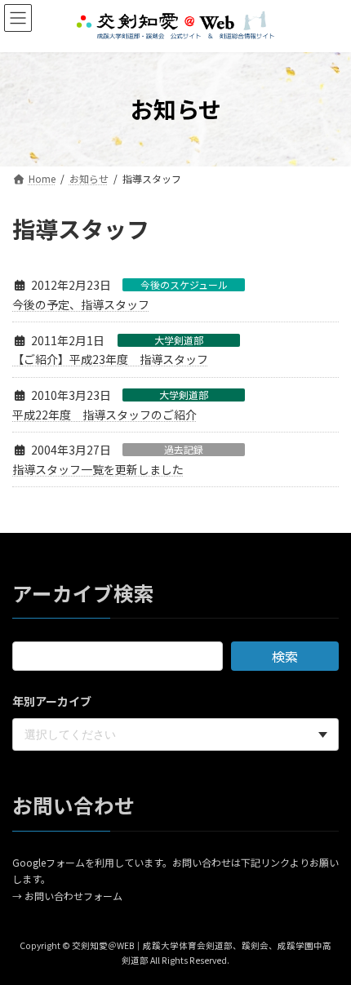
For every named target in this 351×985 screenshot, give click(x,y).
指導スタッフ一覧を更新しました (98, 469)
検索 (285, 656)
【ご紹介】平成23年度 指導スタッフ (110, 359)
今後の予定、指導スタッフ (80, 304)
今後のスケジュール (184, 284)
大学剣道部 (178, 340)
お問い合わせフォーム (73, 896)
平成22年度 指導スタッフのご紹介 (104, 414)
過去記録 (183, 449)
